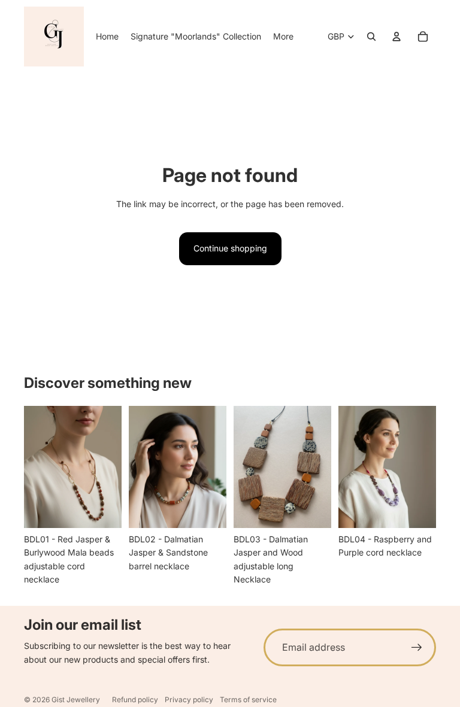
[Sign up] (416, 647)
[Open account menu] (396, 36)
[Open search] (371, 36)
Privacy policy (189, 699)
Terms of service (248, 699)
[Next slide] (112, 466)
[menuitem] (283, 36)
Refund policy (135, 699)
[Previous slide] (33, 466)
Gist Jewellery (76, 699)
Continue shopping (230, 248)
